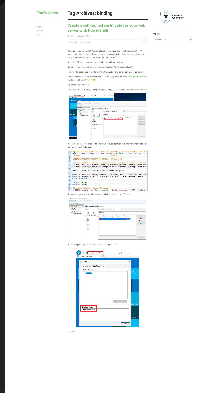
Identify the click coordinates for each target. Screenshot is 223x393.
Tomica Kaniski (76, 36)
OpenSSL (85, 80)
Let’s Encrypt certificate (132, 54)
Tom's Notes (47, 13)
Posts (39, 27)
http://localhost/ (139, 89)
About (39, 35)
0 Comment (86, 43)
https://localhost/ (88, 244)
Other (87, 36)
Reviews (40, 31)
